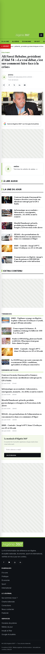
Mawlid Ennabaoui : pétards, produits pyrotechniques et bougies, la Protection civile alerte (21, 403)
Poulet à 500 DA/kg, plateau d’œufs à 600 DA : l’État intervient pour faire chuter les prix (27, 341)
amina (10, 75)
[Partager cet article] (4, 85)
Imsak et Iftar (7, 631)
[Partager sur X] (14, 85)
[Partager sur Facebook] (9, 85)
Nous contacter (8, 609)
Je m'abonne (11, 455)
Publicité (5, 613)
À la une (5, 41)
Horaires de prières (9, 623)
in (20, 562)
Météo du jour (7, 627)
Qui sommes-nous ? (10, 598)
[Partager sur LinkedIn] (19, 85)
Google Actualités (9, 634)
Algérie (15, 41)
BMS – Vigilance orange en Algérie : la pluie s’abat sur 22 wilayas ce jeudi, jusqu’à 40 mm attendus (27, 320)
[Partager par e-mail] (24, 85)
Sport (37, 41)
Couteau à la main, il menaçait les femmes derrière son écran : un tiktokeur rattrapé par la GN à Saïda (22, 378)
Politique (6, 52)
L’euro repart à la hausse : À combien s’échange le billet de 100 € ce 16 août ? (27, 331)
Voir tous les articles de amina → (25, 169)
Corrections (6, 605)
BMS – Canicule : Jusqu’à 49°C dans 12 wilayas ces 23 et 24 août (28, 350)
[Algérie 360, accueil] (22, 35)
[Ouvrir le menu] (41, 35)
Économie (26, 41)
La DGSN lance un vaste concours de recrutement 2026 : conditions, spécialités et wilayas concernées (26, 362)
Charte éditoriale (8, 602)
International (6, 588)
